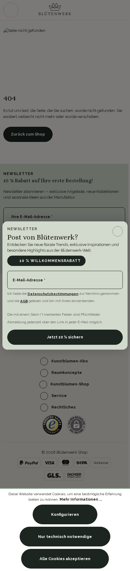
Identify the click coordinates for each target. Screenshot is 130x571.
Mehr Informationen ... (81, 499)
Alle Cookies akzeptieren (65, 558)
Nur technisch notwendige (65, 536)
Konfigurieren (65, 514)
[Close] (117, 231)
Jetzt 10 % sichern (65, 337)
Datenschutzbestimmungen (53, 294)
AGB (24, 301)
